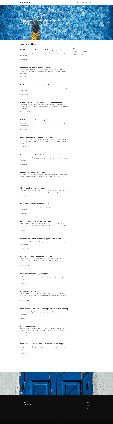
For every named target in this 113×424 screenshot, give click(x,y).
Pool (80, 56)
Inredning (85, 51)
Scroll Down (24, 37)
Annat (90, 2)
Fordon (75, 54)
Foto (82, 54)
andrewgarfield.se (25, 2)
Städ (86, 2)
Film (75, 56)
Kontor (82, 2)
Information (77, 51)
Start (77, 2)
